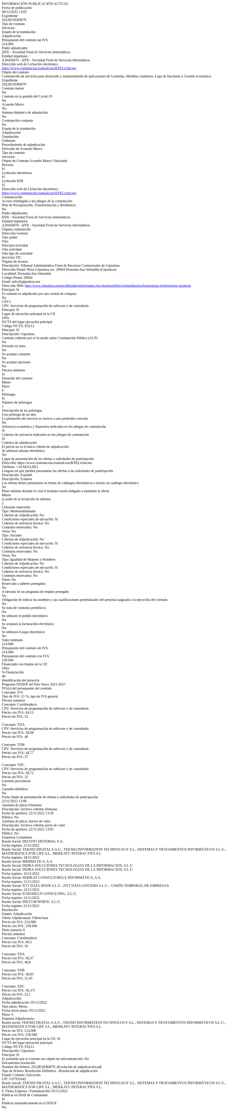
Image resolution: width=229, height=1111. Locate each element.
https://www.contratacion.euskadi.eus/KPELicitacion (39, 68)
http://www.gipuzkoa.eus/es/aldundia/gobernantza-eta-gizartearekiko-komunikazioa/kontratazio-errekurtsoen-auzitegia (108, 285)
